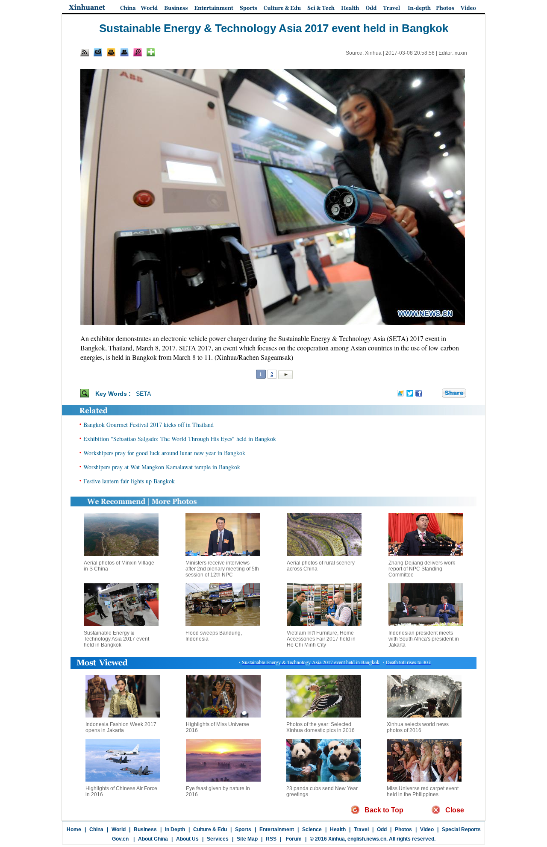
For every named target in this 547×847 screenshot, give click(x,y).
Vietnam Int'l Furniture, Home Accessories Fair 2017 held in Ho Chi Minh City (321, 639)
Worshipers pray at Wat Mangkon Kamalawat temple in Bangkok (161, 467)
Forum (293, 839)
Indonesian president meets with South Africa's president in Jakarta (423, 639)
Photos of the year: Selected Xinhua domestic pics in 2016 (320, 727)
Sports (243, 829)
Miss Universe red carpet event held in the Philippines (423, 791)
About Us (187, 839)
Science (312, 829)
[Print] (111, 52)
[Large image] (137, 52)
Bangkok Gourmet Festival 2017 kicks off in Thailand (148, 425)
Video (427, 829)
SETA (143, 393)
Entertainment (276, 829)
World (119, 829)
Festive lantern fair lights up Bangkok (129, 481)
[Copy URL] (124, 52)
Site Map (247, 839)
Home (74, 829)
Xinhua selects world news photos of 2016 (418, 727)
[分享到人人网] (436, 393)
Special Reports (461, 829)
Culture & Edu (210, 829)
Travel (361, 829)
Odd (382, 829)
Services (218, 839)
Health (338, 829)
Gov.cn (120, 839)
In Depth (175, 829)
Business (145, 829)
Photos (403, 829)
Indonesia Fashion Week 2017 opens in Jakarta (120, 727)
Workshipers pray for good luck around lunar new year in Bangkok (164, 453)
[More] (151, 52)
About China (153, 839)
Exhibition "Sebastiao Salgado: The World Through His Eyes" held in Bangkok (179, 439)
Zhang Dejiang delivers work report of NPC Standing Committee (421, 569)
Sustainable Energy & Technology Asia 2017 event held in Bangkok (116, 639)
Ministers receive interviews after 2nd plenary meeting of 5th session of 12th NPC (222, 569)
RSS (271, 839)
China (96, 829)
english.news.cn (366, 839)
